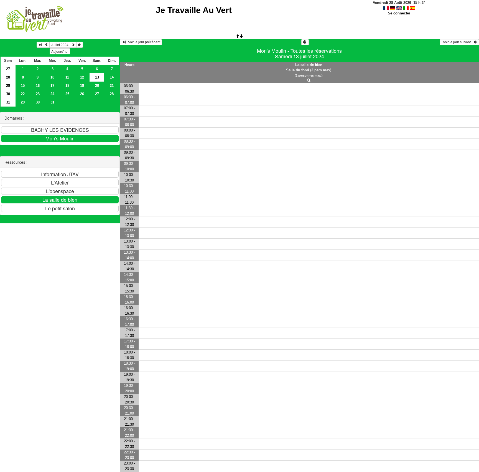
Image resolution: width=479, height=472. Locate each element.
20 (97, 86)
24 (52, 94)
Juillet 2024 (59, 44)
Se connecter (399, 13)
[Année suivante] (79, 45)
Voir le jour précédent (143, 42)
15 (23, 86)
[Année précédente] (40, 45)
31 (8, 102)
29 (8, 86)
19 (82, 86)
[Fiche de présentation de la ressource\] (309, 80)
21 (112, 86)
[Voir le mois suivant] (73, 45)
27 (8, 69)
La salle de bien (308, 65)
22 (23, 94)
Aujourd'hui (59, 51)
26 (82, 94)
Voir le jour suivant (457, 42)
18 (67, 86)
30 (8, 94)
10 (52, 77)
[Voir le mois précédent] (46, 45)
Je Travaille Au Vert (194, 10)
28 (8, 77)
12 (82, 77)
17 (52, 86)
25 (67, 94)
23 (38, 94)
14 (112, 77)
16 (38, 86)
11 (67, 77)
